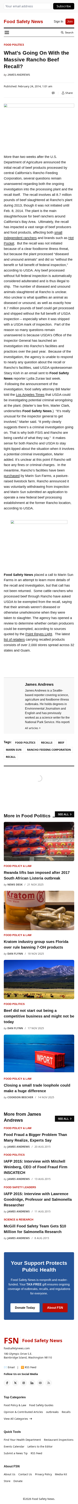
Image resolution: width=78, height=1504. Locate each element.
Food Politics (14, 44)
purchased (12, 476)
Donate (18, 1481)
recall (11, 757)
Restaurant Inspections (58, 1439)
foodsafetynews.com (17, 1348)
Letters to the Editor (40, 1446)
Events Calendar (14, 1446)
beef (61, 742)
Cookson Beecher (20, 1097)
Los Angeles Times (30, 395)
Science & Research (18, 1219)
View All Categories (16, 1418)
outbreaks (52, 1412)
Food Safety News (43, 1499)
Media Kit (61, 1474)
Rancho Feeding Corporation (49, 749)
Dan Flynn (15, 953)
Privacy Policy (43, 1474)
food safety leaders (20, 1187)
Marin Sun (13, 749)
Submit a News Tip (16, 1453)
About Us (9, 1474)
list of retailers (14, 639)
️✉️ (9, 1367)
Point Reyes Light (38, 634)
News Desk (15, 884)
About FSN (55, 1307)
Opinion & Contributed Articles (23, 1412)
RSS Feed (36, 1453)
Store (7, 1481)
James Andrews (18, 74)
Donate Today (25, 1307)
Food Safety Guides (41, 1405)
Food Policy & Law (17, 865)
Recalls (46, 742)
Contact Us (25, 1474)
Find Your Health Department (22, 1439)
